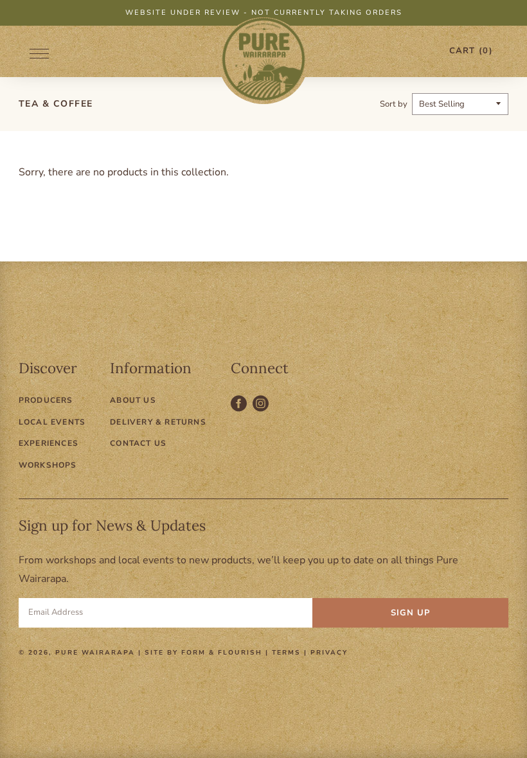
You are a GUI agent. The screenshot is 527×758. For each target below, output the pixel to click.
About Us (133, 400)
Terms (286, 652)
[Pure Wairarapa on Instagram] (262, 410)
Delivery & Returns (158, 422)
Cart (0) (471, 51)
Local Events (52, 422)
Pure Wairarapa (95, 652)
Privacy (329, 652)
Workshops (48, 465)
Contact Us (138, 443)
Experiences (48, 443)
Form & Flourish (221, 652)
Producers (46, 400)
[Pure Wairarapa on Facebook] (242, 410)
